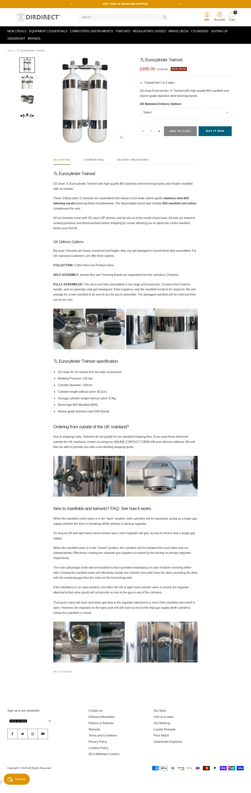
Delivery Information (102, 716)
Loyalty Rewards (164, 729)
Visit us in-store (164, 716)
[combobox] (122, 17)
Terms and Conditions (103, 735)
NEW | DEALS (16, 31)
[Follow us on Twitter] (22, 734)
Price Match (161, 735)
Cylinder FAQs (94, 160)
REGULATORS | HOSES (149, 31)
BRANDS (34, 38)
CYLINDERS (199, 31)
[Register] (49, 721)
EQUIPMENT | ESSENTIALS (48, 31)
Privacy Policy (98, 741)
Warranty (94, 729)
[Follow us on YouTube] (43, 734)
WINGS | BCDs (178, 31)
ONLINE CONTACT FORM (131, 441)
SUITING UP (219, 31)
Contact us (96, 710)
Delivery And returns (133, 160)
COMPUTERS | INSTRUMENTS (91, 31)
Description (61, 160)
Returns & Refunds (101, 723)
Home (10, 50)
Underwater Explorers (168, 741)
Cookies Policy (98, 748)
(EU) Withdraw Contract (104, 754)
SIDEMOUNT (16, 38)
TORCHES (123, 31)
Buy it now (215, 131)
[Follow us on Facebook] (12, 734)
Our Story (160, 710)
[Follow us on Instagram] (33, 734)
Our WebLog (162, 723)
